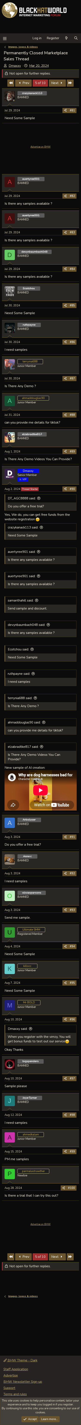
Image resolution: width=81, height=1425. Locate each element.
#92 (72, 873)
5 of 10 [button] (40, 83)
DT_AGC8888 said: (22, 498)
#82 (72, 196)
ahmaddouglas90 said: (24, 722)
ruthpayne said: (19, 674)
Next (55, 83)
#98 (72, 1115)
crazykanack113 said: (23, 527)
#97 (72, 1078)
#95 (72, 983)
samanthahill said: (20, 600)
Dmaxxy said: (17, 1029)
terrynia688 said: (20, 698)
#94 (72, 946)
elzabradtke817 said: (23, 747)
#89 (72, 452)
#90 (72, 489)
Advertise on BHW (40, 146)
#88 (72, 415)
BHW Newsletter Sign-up (22, 1382)
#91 (72, 837)
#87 (72, 378)
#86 (72, 342)
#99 (72, 1152)
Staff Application (15, 1369)
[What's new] (66, 38)
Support (9, 1388)
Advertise (10, 1375)
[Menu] (4, 38)
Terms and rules (15, 1394)
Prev (25, 83)
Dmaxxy (15, 66)
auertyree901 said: (21, 552)
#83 (72, 232)
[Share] (65, 110)
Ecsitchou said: (18, 649)
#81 (72, 110)
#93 (72, 910)
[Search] (76, 38)
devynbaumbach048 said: (26, 625)
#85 (72, 305)
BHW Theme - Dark (22, 1360)
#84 (72, 269)
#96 (72, 1019)
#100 (71, 1188)
